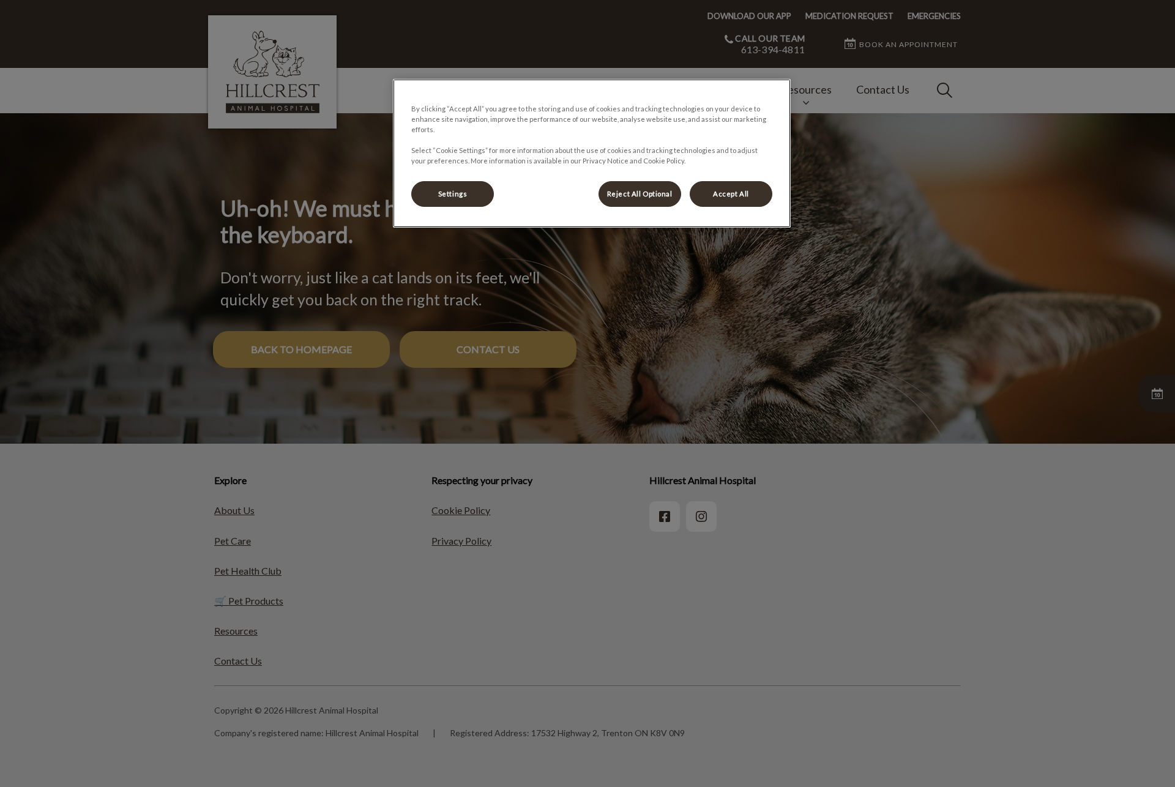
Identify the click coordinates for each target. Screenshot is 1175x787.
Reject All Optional (640, 194)
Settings (453, 194)
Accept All (731, 194)
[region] (592, 153)
